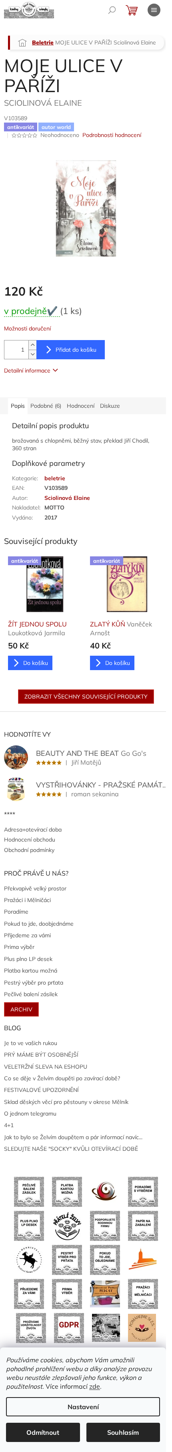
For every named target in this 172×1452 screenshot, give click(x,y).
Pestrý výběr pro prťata (33, 982)
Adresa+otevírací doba (33, 829)
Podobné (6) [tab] (45, 405)
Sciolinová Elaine (67, 497)
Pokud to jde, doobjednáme (39, 923)
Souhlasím (123, 1432)
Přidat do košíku (76, 349)
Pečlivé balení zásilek (31, 994)
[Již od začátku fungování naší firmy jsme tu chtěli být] (143, 1293)
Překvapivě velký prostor (35, 888)
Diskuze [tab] (110, 405)
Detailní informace (27, 370)
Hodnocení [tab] (80, 405)
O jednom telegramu (30, 1113)
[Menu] (154, 10)
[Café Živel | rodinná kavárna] (105, 1191)
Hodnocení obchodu (29, 839)
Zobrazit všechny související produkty (86, 696)
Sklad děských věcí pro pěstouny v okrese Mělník (66, 1102)
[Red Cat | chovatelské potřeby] (105, 1293)
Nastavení (83, 1407)
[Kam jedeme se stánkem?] (106, 1327)
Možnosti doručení (27, 328)
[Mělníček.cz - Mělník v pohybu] (143, 1259)
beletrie (54, 478)
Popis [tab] (18, 405)
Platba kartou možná (30, 970)
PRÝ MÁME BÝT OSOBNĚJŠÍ (41, 1054)
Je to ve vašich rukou (30, 1043)
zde (94, 1386)
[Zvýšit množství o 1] (32, 345)
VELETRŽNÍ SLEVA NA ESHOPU (45, 1066)
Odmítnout (42, 1432)
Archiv (21, 1009)
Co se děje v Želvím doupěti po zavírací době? (62, 1078)
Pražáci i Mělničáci (27, 900)
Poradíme (16, 911)
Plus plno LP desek (28, 959)
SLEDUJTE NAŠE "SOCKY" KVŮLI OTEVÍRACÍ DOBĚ (71, 1148)
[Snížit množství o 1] (32, 354)
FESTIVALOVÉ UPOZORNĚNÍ (41, 1090)
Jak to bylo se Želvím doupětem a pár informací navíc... (73, 1137)
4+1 (9, 1125)
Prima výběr (19, 947)
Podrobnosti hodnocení (111, 135)
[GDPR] (69, 1327)
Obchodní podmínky (29, 850)
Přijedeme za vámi (27, 935)
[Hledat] (112, 10)
